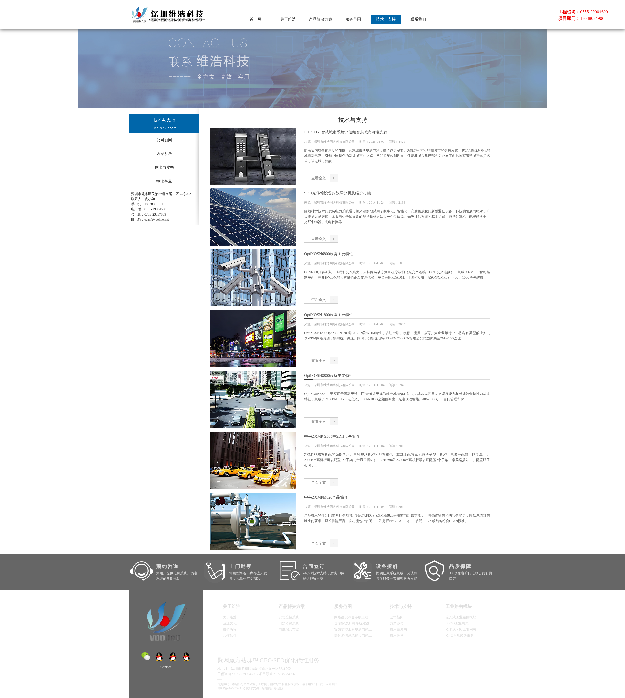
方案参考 (164, 154)
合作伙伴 (230, 635)
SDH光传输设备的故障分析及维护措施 (337, 193)
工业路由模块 (459, 606)
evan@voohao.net (156, 219)
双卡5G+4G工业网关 (461, 629)
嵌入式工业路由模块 (461, 617)
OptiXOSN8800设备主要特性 (328, 375)
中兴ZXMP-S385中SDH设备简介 (332, 436)
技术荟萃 (164, 181)
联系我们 (418, 19)
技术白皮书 (164, 167)
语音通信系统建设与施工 (353, 635)
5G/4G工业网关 (457, 623)
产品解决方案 (320, 19)
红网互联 (267, 688)
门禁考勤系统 (289, 623)
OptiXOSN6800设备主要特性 (328, 254)
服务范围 (353, 19)
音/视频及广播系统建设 (351, 623)
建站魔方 (279, 688)
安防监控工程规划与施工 (353, 629)
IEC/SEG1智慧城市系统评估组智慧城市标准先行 (345, 132)
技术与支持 (386, 19)
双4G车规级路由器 (460, 635)
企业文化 (230, 623)
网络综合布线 (289, 629)
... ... (449, 641)
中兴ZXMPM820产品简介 (326, 497)
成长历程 (230, 629)
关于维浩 (288, 19)
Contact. (166, 667)
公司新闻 (164, 140)
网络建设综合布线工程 (351, 617)
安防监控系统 (289, 617)
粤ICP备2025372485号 (231, 688)
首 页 (255, 19)
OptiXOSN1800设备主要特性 (328, 315)
